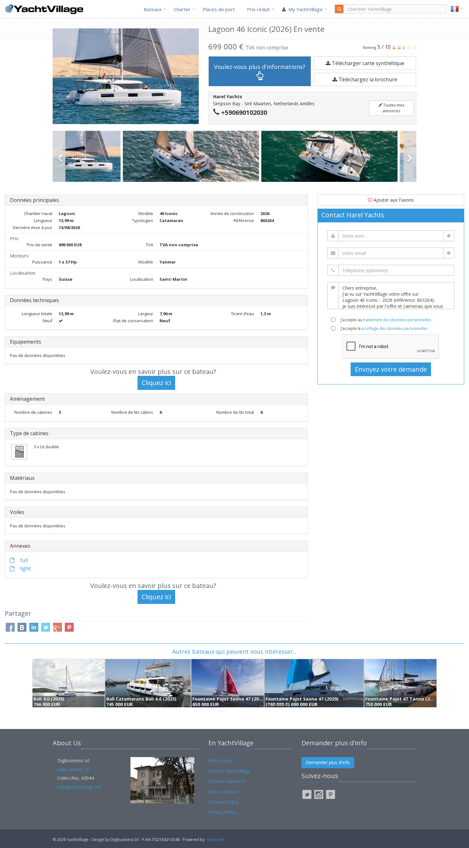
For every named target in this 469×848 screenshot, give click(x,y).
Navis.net (215, 839)
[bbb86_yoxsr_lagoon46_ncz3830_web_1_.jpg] (88, 156)
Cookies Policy (223, 802)
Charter (182, 9)
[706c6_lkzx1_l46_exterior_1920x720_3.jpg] (192, 156)
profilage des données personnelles (395, 328)
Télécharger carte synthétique (367, 63)
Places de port (219, 9)
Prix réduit (258, 9)
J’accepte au (386, 320)
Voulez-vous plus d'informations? (259, 67)
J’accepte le (384, 328)
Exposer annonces (227, 781)
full (23, 560)
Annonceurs (220, 760)
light (25, 568)
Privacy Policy (222, 812)
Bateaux (153, 9)
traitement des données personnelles (397, 320)
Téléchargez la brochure (367, 79)
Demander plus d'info (328, 762)
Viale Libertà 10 (73, 769)
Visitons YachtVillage (229, 771)
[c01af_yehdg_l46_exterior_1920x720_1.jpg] (330, 156)
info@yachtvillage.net (79, 787)
